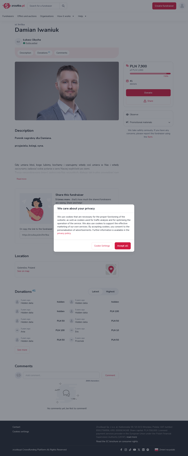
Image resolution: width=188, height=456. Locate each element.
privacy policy (64, 233)
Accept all (122, 245)
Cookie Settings (102, 245)
